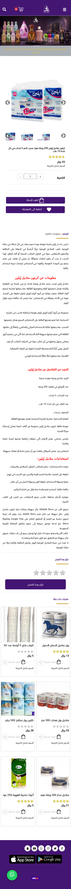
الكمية (61, 177)
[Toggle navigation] (64, 9)
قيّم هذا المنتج (35, 584)
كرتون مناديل (62, 244)
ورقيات (56, 412)
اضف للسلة (33, 200)
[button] (19, 9)
